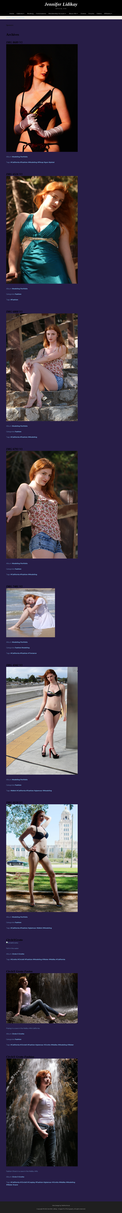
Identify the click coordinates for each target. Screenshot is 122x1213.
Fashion (18, 294)
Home (11, 13)
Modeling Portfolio (20, 157)
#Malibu (52, 959)
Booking (30, 13)
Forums (91, 13)
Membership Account (57, 13)
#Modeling (32, 162)
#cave (15, 1185)
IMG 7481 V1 (14, 586)
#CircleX (20, 959)
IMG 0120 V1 (14, 802)
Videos (99, 13)
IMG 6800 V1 (14, 311)
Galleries (20, 13)
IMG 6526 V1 (14, 174)
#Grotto (13, 959)
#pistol (51, 162)
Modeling (26, 648)
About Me (72, 13)
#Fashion (24, 162)
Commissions (41, 13)
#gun (46, 162)
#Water (45, 959)
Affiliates (107, 13)
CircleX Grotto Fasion (19, 971)
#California (15, 162)
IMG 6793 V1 (14, 449)
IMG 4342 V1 (14, 665)
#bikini (13, 791)
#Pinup (40, 162)
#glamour (38, 791)
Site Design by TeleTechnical (61, 1205)
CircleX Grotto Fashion (20, 1056)
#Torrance (32, 653)
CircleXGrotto (14, 939)
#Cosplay (31, 1182)
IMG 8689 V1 (14, 42)
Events (83, 13)
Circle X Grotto (18, 954)
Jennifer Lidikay (61, 4)
